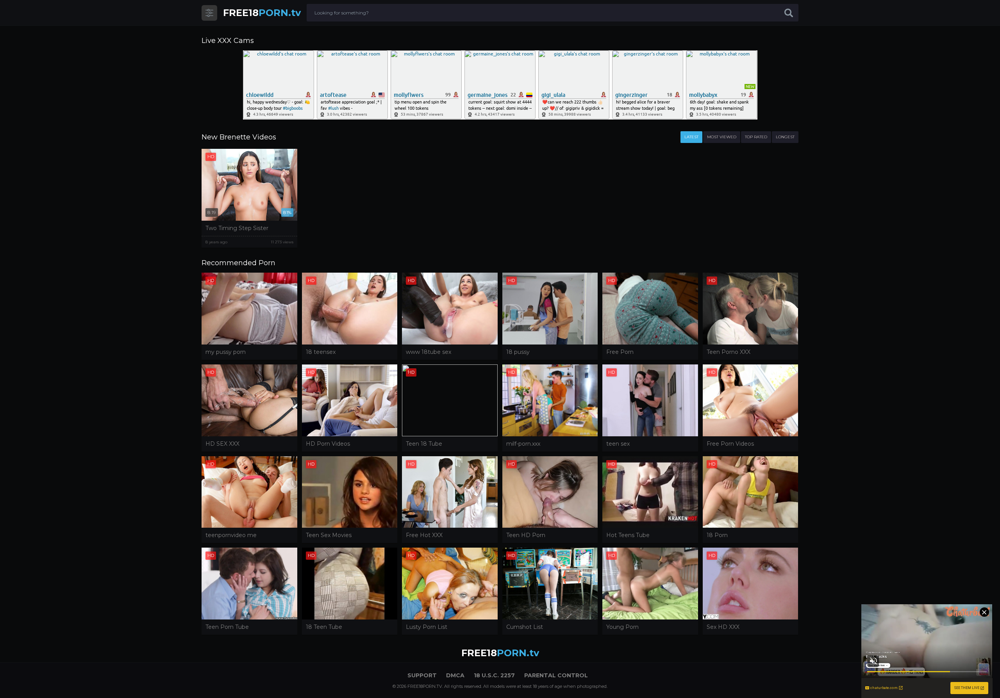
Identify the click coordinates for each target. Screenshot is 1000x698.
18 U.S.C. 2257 (494, 675)
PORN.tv (262, 12)
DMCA (455, 675)
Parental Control (556, 675)
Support (422, 675)
